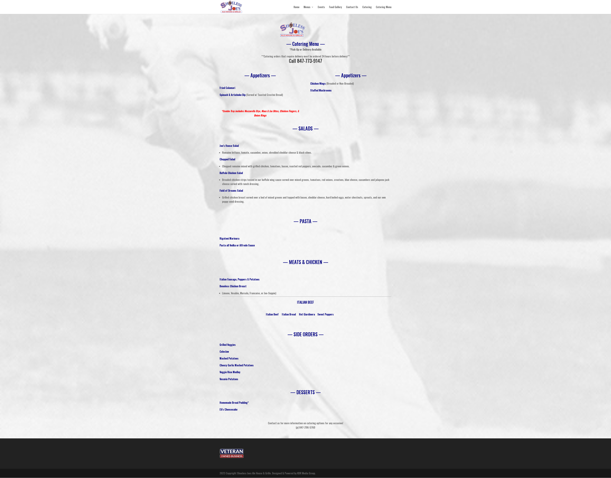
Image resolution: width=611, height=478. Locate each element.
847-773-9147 (309, 60)
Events (321, 7)
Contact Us (352, 7)
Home (296, 7)
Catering (367, 7)
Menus (307, 7)
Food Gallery (335, 7)
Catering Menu (383, 7)
